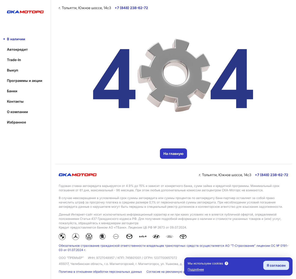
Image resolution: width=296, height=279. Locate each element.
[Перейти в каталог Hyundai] (156, 237)
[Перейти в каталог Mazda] (129, 237)
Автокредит (17, 49)
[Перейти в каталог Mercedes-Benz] (75, 237)
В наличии (16, 39)
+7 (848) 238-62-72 (271, 175)
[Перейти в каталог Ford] (169, 237)
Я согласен (276, 265)
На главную (173, 153)
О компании (17, 112)
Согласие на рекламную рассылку (172, 271)
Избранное (16, 122)
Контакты (15, 101)
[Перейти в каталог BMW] (62, 237)
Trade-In (14, 60)
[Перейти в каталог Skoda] (102, 237)
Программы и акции (24, 80)
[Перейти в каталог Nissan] (115, 237)
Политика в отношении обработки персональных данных (101, 271)
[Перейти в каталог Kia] (142, 237)
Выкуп (12, 70)
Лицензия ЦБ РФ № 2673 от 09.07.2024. (157, 227)
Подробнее (196, 269)
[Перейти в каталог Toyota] (183, 237)
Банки (12, 91)
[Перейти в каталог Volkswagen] (89, 237)
